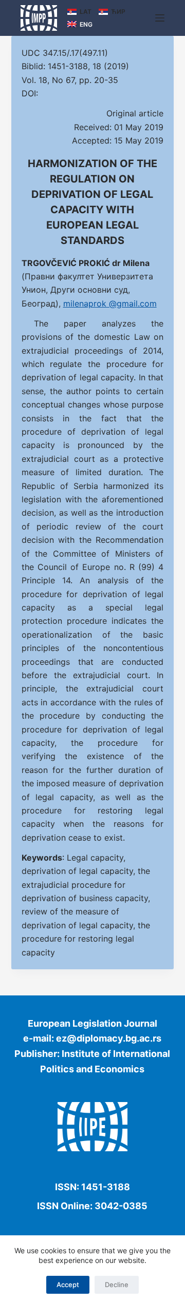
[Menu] (159, 18)
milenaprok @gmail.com (110, 303)
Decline (116, 1284)
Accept (68, 1284)
